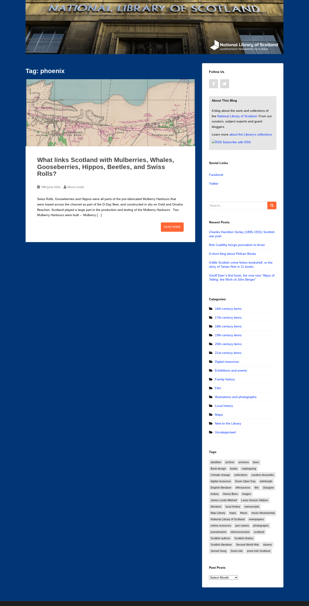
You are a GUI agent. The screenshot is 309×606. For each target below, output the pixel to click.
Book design (218, 468)
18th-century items (228, 326)
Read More (172, 227)
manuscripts (251, 506)
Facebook (216, 175)
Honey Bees (230, 494)
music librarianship (263, 513)
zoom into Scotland (258, 551)
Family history (225, 379)
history (215, 494)
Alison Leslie (75, 187)
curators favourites (262, 475)
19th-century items (228, 335)
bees (256, 462)
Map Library (218, 513)
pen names (242, 525)
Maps (219, 414)
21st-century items (228, 353)
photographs (261, 525)
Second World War (247, 544)
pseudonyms (218, 532)
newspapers (256, 519)
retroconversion (240, 532)
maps (232, 513)
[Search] (271, 205)
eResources (242, 487)
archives (243, 462)
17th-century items (228, 317)
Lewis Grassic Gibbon (254, 500)
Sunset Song (218, 551)
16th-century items (228, 308)
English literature (221, 487)
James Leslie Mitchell (224, 500)
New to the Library (228, 423)
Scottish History (243, 538)
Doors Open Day (245, 481)
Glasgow (268, 487)
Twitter (214, 183)
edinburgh (266, 481)
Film (218, 388)
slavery (267, 544)
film (256, 487)
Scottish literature (221, 544)
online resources (221, 525)
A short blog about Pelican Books (232, 253)
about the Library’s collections (250, 134)
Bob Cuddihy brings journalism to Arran (237, 245)
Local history (224, 406)
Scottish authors (220, 538)
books (234, 468)
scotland (259, 532)
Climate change (220, 475)
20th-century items (228, 344)
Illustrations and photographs (236, 397)
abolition (216, 462)
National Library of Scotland (237, 116)
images (246, 494)
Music (243, 513)
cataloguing (249, 468)
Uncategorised (225, 432)
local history (233, 506)
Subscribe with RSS (237, 142)
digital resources (221, 481)
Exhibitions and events (231, 370)
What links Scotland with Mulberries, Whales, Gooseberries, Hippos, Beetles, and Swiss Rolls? (105, 166)
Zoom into (237, 551)
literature (216, 506)
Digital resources (227, 361)
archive (229, 462)
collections (240, 475)
